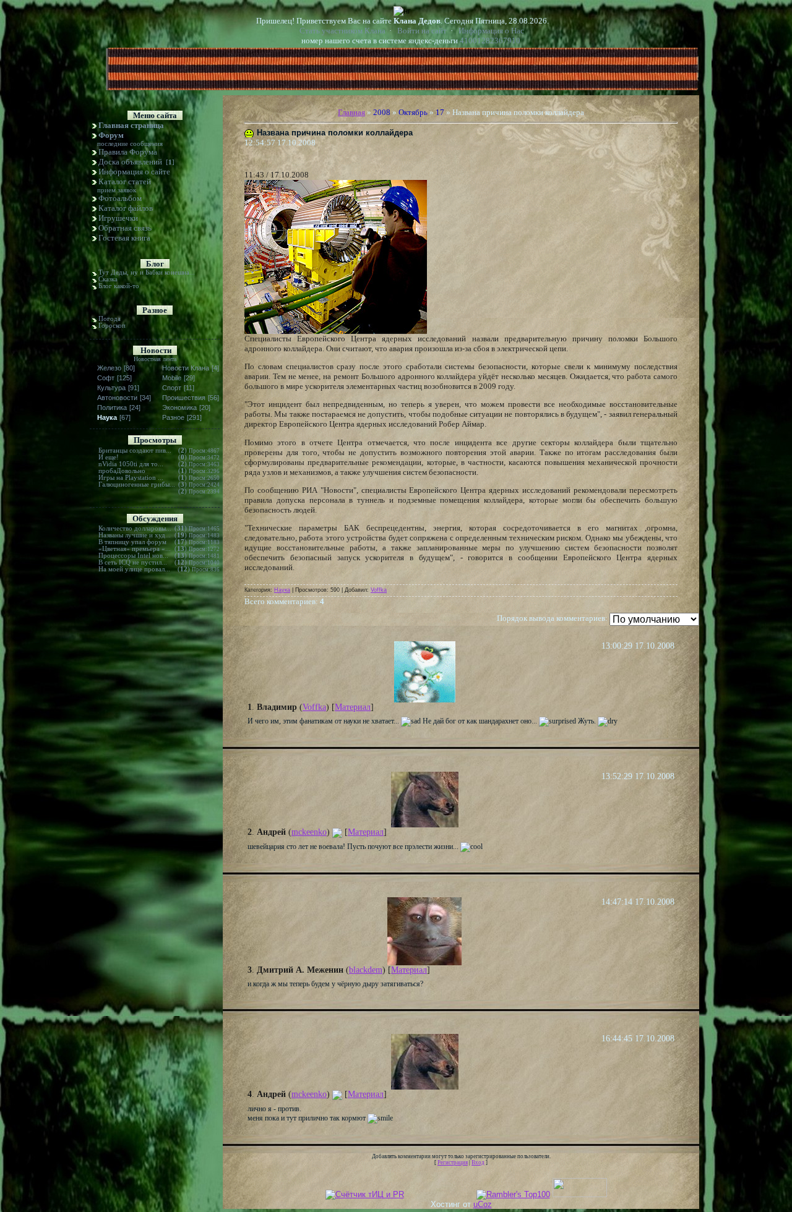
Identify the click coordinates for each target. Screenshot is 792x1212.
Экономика (179, 407)
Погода (109, 318)
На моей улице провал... (134, 569)
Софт (105, 378)
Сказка (108, 279)
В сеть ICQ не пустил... (132, 562)
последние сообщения (130, 143)
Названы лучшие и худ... (134, 535)
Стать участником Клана (342, 30)
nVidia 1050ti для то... (130, 464)
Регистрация (452, 1162)
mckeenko (309, 832)
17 (440, 112)
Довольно (130, 470)
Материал (353, 707)
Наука (107, 417)
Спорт (171, 387)
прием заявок (116, 190)
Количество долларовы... (134, 528)
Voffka (379, 590)
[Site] (337, 832)
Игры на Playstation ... (130, 477)
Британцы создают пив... (134, 450)
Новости (155, 350)
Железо (109, 368)
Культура (111, 387)
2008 (381, 112)
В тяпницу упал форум (132, 542)
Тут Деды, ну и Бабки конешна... (146, 272)
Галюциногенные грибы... (136, 484)
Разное (173, 417)
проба (107, 470)
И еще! (108, 457)
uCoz (482, 1204)
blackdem (365, 970)
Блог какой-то (118, 286)
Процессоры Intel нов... (133, 555)
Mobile (171, 378)
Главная (351, 112)
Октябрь (413, 112)
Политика (112, 407)
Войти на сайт (422, 30)
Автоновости (117, 397)
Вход (477, 1162)
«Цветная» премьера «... (134, 548)
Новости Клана (185, 368)
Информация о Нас (491, 30)
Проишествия (183, 397)
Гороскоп (112, 325)
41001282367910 (490, 40)
